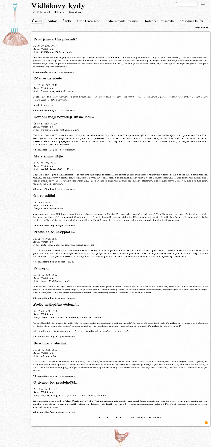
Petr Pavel (94, 317)
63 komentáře (41, 412)
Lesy (56, 245)
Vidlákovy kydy (58, 6)
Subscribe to (206, 422)
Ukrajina (45, 130)
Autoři (52, 21)
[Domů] (15, 24)
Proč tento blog (88, 21)
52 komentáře (41, 149)
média (60, 317)
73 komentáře (41, 376)
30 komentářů (41, 298)
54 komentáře (41, 225)
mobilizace (66, 130)
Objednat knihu (191, 21)
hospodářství (68, 245)
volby (59, 91)
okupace (44, 395)
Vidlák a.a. (47, 49)
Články (37, 21)
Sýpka (58, 52)
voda (49, 245)
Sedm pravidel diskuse (122, 21)
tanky (54, 395)
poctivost (89, 245)
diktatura (68, 91)
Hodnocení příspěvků (159, 21)
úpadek (44, 169)
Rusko (44, 208)
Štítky (67, 21)
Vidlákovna (46, 52)
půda (43, 245)
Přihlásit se (201, 27)
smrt (76, 130)
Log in (52, 72)
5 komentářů (40, 72)
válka (55, 130)
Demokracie (47, 91)
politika (69, 169)
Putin (52, 208)
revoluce (101, 395)
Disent (81, 395)
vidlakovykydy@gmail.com (67, 12)
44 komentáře (41, 336)
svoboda (91, 395)
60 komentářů (41, 189)
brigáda (67, 52)
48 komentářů (41, 110)
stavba (66, 281)
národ (79, 245)
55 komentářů (41, 261)
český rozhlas (48, 317)
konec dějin (56, 169)
